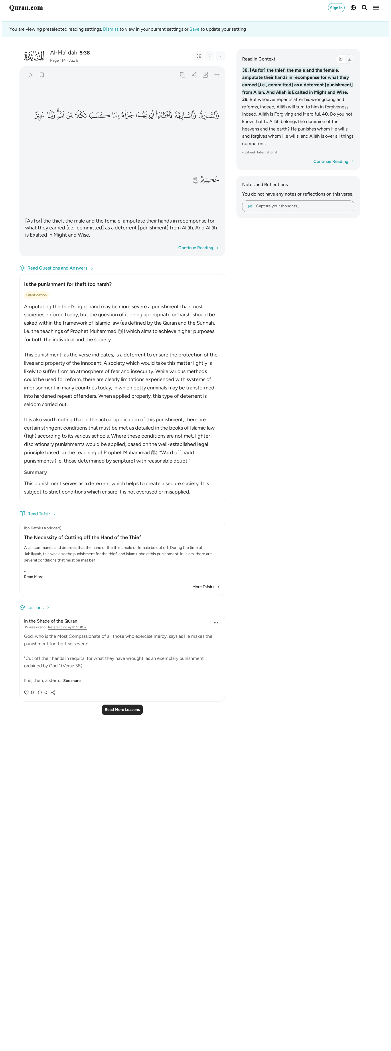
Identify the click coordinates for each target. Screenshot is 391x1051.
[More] (217, 75)
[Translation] (349, 59)
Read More (34, 576)
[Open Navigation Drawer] (376, 7)
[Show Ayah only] (198, 56)
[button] (208, 115)
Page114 (58, 60)
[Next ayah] (220, 56)
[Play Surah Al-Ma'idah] (30, 75)
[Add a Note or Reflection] (206, 75)
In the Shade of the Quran (50, 621)
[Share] (194, 75)
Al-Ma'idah (63, 52)
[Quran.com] (26, 8)
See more (72, 680)
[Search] (364, 7)
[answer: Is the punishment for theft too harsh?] (122, 397)
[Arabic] (340, 59)
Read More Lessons (122, 709)
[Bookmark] (42, 75)
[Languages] (353, 7)
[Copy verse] (182, 75)
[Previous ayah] (209, 56)
